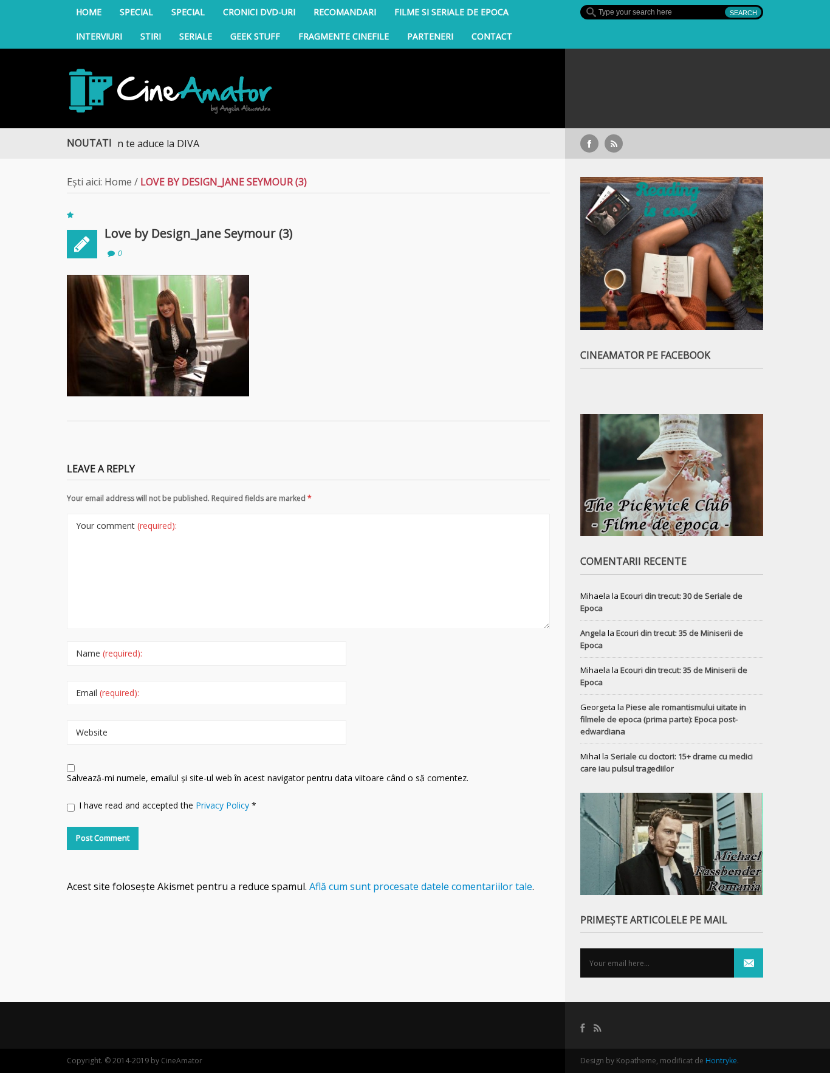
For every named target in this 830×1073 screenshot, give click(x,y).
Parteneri (430, 36)
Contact (492, 36)
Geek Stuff (255, 36)
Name (109, 653)
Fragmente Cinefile (343, 36)
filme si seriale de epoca (451, 12)
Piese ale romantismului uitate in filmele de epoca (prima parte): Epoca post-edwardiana (663, 719)
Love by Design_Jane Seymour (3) (199, 233)
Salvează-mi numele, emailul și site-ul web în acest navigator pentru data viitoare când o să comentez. (267, 778)
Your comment (126, 525)
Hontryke (721, 1060)
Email (107, 693)
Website (92, 732)
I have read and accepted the (167, 805)
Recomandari (345, 12)
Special (136, 12)
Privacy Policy (224, 805)
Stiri (150, 36)
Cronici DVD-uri (259, 12)
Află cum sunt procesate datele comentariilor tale (420, 886)
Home (88, 12)
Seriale (195, 36)
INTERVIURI (99, 36)
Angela (593, 632)
